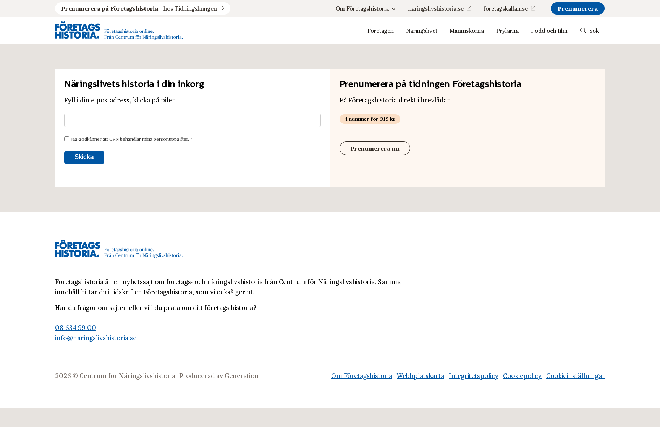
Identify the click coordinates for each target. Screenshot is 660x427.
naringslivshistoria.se (436, 8)
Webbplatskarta (420, 375)
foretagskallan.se (506, 8)
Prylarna (507, 30)
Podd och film (549, 30)
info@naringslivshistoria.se (95, 337)
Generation (242, 375)
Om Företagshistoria (362, 8)
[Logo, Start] (119, 30)
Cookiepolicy (522, 375)
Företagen (380, 30)
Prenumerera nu (375, 148)
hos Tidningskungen (139, 8)
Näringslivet (421, 30)
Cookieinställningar (575, 375)
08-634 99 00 (75, 327)
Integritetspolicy (473, 375)
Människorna (467, 30)
